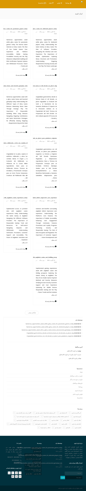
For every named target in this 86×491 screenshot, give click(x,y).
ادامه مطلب (24, 69)
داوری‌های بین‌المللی (77, 383)
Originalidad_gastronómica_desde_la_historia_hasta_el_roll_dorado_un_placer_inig (33, 86)
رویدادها (80, 387)
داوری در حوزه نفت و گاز (76, 379)
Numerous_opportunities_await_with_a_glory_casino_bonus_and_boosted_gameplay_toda (48, 330)
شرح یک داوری (78, 390)
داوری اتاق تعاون (71, 351)
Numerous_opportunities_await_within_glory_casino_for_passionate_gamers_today (50, 324)
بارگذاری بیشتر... (32, 312)
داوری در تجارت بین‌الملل (76, 376)
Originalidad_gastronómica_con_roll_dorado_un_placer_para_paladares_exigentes (33, 138)
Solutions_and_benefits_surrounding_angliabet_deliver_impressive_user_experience (33, 197)
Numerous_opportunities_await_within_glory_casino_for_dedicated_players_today (33, 29)
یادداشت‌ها (79, 398)
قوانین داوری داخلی (77, 394)
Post (26, 33)
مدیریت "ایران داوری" (75, 354)
